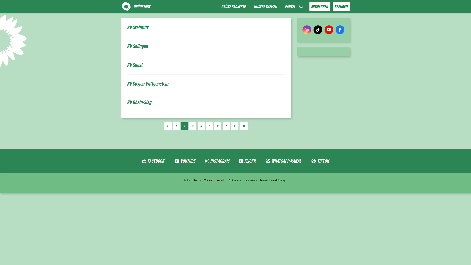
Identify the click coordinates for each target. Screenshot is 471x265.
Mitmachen (319, 6)
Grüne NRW (142, 6)
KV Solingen (137, 46)
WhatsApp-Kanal (287, 161)
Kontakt (221, 180)
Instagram (219, 161)
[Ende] (244, 126)
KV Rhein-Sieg (139, 102)
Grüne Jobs (235, 180)
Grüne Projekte (234, 6)
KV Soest (135, 65)
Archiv (187, 180)
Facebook (156, 161)
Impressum (251, 180)
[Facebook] (340, 29)
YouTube (188, 161)
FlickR (250, 161)
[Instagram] (306, 29)
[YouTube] (329, 29)
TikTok (323, 161)
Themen (208, 180)
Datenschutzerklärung (272, 180)
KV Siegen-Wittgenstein (148, 84)
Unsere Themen (265, 6)
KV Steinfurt (137, 27)
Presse (197, 180)
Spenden (341, 6)
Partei (290, 6)
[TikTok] (318, 29)
